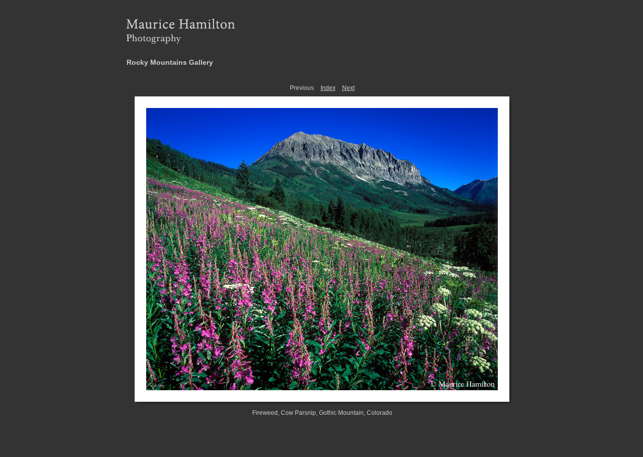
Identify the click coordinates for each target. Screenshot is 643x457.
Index (328, 87)
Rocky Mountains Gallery (170, 62)
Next (348, 87)
